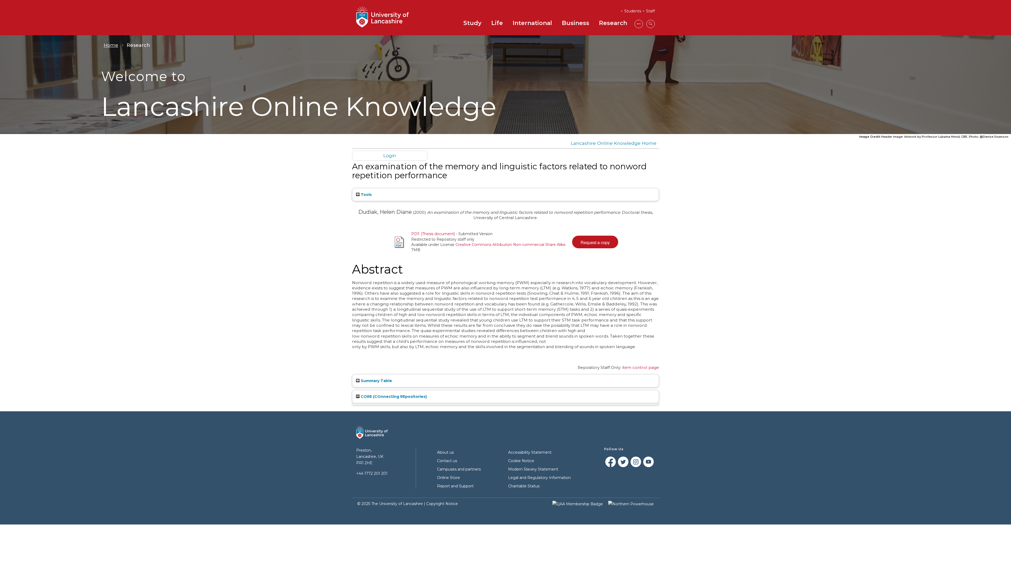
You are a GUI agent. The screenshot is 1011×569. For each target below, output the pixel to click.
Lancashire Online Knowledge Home (613, 143)
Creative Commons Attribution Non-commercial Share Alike (510, 244)
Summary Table (376, 380)
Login (389, 155)
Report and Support (455, 486)
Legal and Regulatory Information (539, 477)
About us (445, 452)
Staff (650, 11)
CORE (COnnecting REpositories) (393, 396)
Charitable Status (523, 486)
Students (632, 11)
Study (472, 23)
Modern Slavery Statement (533, 469)
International (532, 23)
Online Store (448, 477)
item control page (640, 367)
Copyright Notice (442, 503)
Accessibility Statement (530, 452)
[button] (595, 242)
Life (497, 23)
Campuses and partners (459, 469)
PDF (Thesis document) (433, 233)
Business (575, 23)
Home (111, 45)
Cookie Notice (521, 460)
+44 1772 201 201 (372, 473)
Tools (366, 194)
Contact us (447, 460)
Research (613, 23)
